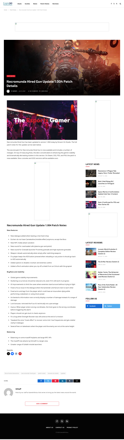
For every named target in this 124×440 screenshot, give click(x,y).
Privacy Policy (72, 427)
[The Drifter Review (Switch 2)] (91, 264)
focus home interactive (12, 373)
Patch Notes (44, 4)
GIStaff (15, 91)
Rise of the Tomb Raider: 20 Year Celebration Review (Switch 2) (107, 287)
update (63, 373)
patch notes (41, 373)
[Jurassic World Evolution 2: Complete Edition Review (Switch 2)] (91, 251)
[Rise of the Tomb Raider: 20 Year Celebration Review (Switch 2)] (91, 287)
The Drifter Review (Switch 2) (108, 262)
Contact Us (60, 427)
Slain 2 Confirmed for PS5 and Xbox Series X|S (108, 203)
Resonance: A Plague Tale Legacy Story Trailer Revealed (109, 172)
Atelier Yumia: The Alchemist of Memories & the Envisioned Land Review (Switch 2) (108, 274)
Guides (27, 4)
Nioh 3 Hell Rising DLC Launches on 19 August (106, 182)
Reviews (56, 4)
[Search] (120, 4)
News (35, 4)
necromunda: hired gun (28, 373)
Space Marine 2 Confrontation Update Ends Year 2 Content (108, 193)
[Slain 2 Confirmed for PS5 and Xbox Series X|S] (91, 204)
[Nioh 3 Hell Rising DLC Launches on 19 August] (91, 183)
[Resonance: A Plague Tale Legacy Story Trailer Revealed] (91, 173)
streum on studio (53, 373)
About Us (49, 427)
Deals (20, 4)
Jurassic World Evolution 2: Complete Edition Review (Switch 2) (107, 251)
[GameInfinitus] (7, 3)
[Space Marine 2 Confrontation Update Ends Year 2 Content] (91, 194)
